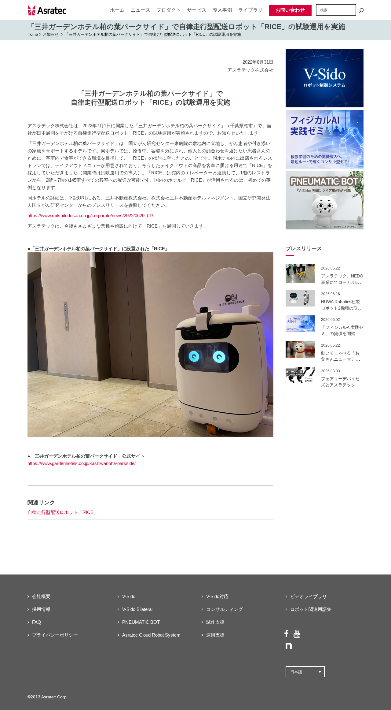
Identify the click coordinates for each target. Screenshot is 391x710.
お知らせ (51, 34)
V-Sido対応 (217, 596)
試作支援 (215, 622)
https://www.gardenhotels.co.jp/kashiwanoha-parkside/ (81, 463)
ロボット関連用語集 (310, 609)
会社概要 (41, 596)
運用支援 (215, 635)
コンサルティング (224, 609)
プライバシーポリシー (55, 635)
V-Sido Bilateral (137, 609)
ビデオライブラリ (308, 596)
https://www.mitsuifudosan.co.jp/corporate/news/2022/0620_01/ (90, 215)
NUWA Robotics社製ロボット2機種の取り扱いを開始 (341, 308)
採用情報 (41, 609)
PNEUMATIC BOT (141, 622)
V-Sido (128, 596)
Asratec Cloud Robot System (151, 635)
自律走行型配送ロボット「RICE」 (62, 512)
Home (32, 34)
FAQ (36, 622)
